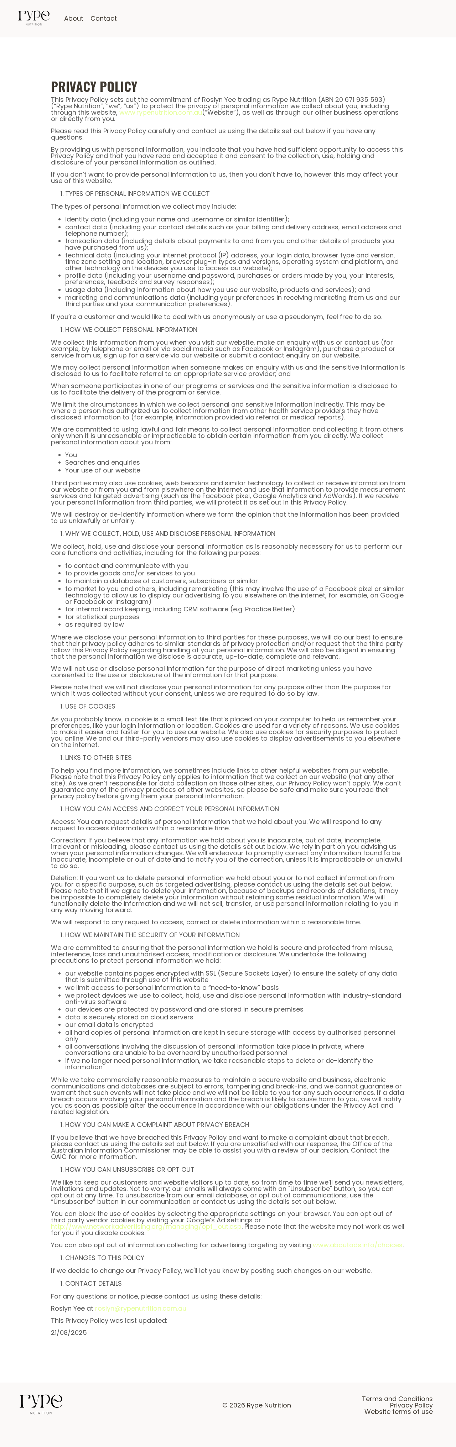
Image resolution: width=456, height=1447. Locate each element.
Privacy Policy (411, 1405)
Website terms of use (398, 1412)
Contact (103, 18)
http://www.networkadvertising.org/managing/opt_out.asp (146, 1226)
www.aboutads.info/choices (358, 1244)
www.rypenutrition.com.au (160, 112)
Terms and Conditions (397, 1399)
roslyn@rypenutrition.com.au (140, 1308)
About (73, 18)
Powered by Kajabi (419, 1430)
